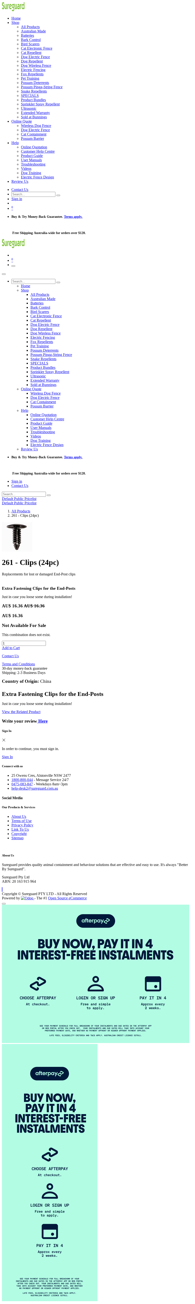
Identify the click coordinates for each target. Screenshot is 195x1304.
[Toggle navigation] (13, 266)
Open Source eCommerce (67, 898)
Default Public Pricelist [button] (19, 499)
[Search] (58, 195)
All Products (20, 511)
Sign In (7, 757)
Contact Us (19, 190)
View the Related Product (21, 712)
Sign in (16, 199)
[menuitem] (16, 18)
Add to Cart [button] (11, 648)
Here (42, 721)
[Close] (4, 274)
